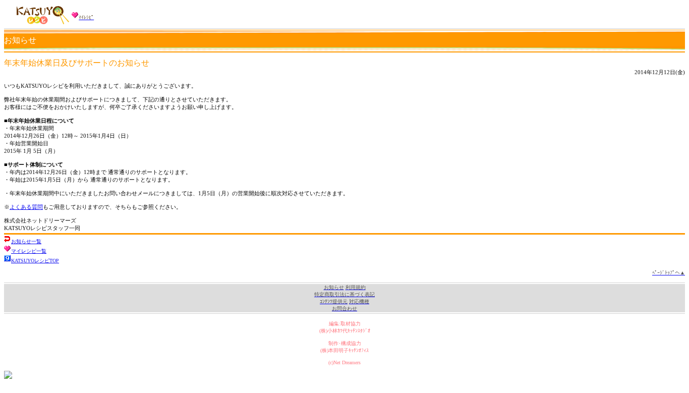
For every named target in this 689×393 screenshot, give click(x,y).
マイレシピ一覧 (28, 251)
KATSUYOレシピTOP (35, 260)
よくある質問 (26, 207)
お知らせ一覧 (26, 241)
